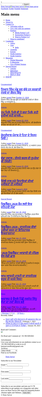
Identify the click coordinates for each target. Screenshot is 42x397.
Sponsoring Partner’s (22, 35)
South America (15, 56)
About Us (9, 22)
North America (15, 54)
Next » (21, 313)
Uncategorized (6, 84)
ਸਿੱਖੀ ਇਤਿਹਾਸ (15, 73)
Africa (12, 43)
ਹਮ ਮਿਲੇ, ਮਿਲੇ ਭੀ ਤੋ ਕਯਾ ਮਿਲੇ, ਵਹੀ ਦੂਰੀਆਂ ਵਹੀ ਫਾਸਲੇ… (19, 114)
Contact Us (10, 24)
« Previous (5, 313)
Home (8, 20)
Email (4, 365)
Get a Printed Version (18, 64)
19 (18, 313)
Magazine (9, 58)
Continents (10, 41)
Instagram (24, 9)
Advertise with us (16, 26)
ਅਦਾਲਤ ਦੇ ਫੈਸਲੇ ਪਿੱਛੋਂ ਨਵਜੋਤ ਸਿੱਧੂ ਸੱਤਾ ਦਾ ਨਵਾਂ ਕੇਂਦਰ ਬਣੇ (19, 300)
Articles (13, 69)
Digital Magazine (16, 60)
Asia (12, 45)
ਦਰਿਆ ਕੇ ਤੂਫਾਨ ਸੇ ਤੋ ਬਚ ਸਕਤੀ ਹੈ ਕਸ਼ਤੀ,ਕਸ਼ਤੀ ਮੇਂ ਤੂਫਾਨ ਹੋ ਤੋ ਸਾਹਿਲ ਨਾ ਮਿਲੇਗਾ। (23, 325)
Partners (13, 31)
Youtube (17, 9)
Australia (13, 50)
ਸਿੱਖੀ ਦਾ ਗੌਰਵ (15, 75)
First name (5, 372)
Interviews (14, 71)
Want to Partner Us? (22, 37)
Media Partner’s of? (22, 33)
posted (9, 98)
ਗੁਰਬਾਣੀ (9, 77)
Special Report (11, 66)
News (3, 294)
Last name (5, 378)
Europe (13, 52)
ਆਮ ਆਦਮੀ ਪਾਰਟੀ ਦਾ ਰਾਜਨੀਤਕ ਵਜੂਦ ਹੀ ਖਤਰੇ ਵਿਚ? (18, 277)
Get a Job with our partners (20, 28)
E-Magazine (14, 62)
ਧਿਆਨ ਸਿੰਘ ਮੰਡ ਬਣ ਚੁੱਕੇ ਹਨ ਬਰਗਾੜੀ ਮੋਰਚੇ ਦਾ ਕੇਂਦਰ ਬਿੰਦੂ (21, 91)
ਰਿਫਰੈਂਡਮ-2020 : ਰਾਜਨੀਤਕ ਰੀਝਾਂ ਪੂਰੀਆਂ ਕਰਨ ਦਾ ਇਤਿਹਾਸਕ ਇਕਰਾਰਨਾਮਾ (18, 230)
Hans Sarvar (5, 6)
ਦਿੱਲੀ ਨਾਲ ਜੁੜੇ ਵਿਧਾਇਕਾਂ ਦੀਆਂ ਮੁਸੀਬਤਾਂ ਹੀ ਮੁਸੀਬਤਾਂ (17, 183)
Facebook (4, 9)
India (17, 47)
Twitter (11, 9)
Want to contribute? (17, 39)
